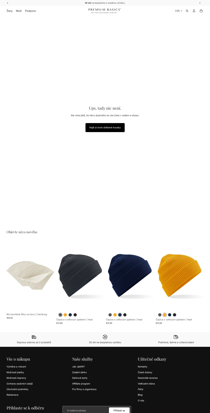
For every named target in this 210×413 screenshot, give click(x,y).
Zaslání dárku (79, 372)
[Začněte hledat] (187, 10)
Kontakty (142, 366)
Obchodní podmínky (17, 389)
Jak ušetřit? (78, 366)
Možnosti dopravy (16, 377)
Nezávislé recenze (148, 377)
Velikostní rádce (146, 383)
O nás (141, 400)
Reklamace (12, 394)
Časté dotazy (145, 372)
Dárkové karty (79, 377)
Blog (140, 394)
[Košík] (201, 10)
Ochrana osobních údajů (20, 383)
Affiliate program (81, 383)
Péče (140, 389)
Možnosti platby (15, 372)
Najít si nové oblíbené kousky (105, 127)
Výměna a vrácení (16, 366)
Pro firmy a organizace (84, 389)
